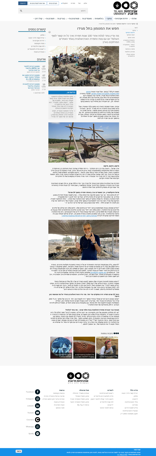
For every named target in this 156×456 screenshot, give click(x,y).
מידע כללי (134, 390)
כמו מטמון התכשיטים (98, 272)
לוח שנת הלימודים (37, 46)
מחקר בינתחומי (130, 49)
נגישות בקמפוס (58, 393)
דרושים (135, 399)
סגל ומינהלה (84, 390)
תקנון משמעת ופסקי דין (129, 414)
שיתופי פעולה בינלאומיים (131, 55)
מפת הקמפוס (39, 43)
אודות (134, 19)
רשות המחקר (131, 35)
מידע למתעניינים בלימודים (103, 396)
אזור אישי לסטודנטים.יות (37, 3)
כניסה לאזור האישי (106, 408)
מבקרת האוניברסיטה (130, 411)
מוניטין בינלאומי (130, 52)
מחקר (109, 19)
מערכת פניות (53, 3)
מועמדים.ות (87, 19)
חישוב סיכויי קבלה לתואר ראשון (102, 399)
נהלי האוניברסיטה (131, 402)
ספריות (73, 3)
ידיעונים (110, 405)
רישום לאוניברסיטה (106, 393)
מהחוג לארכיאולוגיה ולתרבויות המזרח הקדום (102, 93)
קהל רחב (38, 19)
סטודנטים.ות (74, 19)
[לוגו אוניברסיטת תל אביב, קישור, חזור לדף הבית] (125, 8)
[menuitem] (85, 3)
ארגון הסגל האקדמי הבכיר (79, 399)
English (65, 3)
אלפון (85, 3)
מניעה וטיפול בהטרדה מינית (54, 396)
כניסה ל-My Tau (83, 405)
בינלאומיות (99, 19)
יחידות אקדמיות (121, 19)
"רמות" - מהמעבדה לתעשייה (129, 45)
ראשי (136, 28)
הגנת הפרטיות (59, 405)
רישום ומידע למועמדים (36, 49)
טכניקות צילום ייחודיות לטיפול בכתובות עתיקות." (79, 216)
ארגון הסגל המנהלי (82, 396)
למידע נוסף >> (122, 454)
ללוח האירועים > (38, 93)
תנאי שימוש (60, 408)
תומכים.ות (50, 19)
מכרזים (135, 405)
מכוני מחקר (131, 37)
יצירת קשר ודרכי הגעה (36, 38)
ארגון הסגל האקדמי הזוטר (79, 402)
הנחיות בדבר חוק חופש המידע (53, 399)
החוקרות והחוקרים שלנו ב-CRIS (129, 41)
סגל (79, 3)
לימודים (110, 390)
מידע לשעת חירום (131, 408)
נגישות (61, 390)
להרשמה (23, 3)
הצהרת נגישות (39, 52)
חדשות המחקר (121, 24)
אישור (19, 451)
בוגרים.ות (61, 19)
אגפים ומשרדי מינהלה (81, 393)
